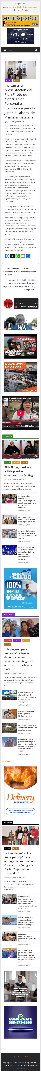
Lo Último (16, 462)
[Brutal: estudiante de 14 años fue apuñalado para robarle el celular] (9, 729)
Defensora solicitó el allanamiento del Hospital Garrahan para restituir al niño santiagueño (27, 697)
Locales (16, 80)
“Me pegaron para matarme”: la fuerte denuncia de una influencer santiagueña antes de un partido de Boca (18, 659)
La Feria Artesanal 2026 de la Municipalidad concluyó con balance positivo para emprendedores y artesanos (26, 553)
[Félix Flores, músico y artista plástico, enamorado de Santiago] (20, 449)
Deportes (8, 640)
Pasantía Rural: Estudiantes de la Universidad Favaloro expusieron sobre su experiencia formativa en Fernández (27, 902)
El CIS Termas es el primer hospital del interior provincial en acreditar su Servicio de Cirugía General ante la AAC (27, 956)
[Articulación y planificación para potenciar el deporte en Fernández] (9, 939)
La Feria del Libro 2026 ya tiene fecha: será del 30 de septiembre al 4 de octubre (27, 534)
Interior (7, 848)
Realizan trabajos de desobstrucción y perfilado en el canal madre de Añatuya (25, 921)
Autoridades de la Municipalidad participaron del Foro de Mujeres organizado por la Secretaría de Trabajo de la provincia (19, 285)
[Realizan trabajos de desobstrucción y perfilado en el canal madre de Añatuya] (9, 922)
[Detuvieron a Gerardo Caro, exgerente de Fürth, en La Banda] (9, 715)
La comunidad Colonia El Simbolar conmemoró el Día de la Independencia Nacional (21, 271)
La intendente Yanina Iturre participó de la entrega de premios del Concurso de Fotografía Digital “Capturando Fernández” (19, 863)
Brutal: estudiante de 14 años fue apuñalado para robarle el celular (27, 727)
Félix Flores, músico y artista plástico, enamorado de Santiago (19, 471)
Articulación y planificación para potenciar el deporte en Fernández (27, 937)
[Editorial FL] (5, 49)
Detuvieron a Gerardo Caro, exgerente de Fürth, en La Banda (26, 713)
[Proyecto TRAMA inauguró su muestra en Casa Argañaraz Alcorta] (9, 521)
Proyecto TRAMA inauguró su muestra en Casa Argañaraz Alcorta (27, 519)
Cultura (7, 462)
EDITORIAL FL (20, 122)
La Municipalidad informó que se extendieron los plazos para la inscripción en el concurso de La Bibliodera (27, 502)
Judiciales (8, 80)
